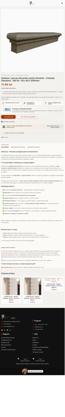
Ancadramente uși (6, 340)
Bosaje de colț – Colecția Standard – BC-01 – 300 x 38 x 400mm (11, 298)
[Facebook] (2, 330)
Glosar (34, 340)
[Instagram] (4, 330)
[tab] (5, 147)
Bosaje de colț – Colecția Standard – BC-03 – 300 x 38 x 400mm (32, 298)
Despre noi (35, 337)
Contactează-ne (50, 97)
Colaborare (35, 342)
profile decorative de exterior (9, 253)
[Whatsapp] (10, 330)
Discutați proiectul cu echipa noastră (53, 126)
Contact (34, 345)
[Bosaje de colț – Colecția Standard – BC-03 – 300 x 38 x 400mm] (32, 286)
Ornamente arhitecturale (8, 349)
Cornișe (3, 347)
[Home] (5, 316)
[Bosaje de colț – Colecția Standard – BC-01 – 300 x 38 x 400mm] (11, 286)
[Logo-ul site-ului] (32, 3)
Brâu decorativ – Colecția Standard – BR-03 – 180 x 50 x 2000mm (54, 285)
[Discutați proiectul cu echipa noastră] (62, 127)
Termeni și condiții (37, 352)
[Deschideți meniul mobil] (1, 3)
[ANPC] (25, 359)
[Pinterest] (7, 330)
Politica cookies (37, 349)
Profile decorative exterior (7, 75)
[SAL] (40, 359)
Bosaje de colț (5, 342)
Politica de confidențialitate (40, 347)
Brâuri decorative (6, 345)
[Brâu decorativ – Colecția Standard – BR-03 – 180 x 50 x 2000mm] (54, 280)
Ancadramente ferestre (22, 75)
